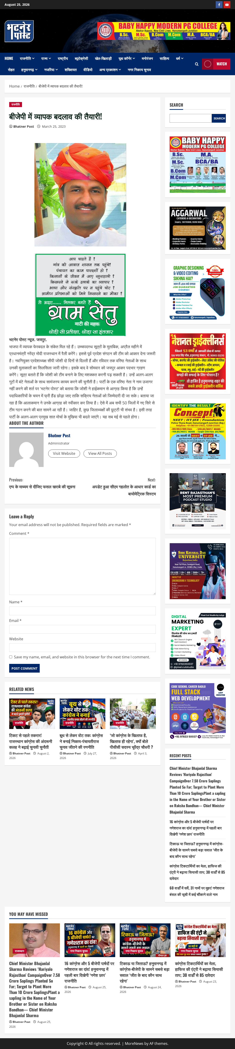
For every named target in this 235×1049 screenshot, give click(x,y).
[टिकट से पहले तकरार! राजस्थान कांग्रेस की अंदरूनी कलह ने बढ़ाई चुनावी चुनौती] (32, 713)
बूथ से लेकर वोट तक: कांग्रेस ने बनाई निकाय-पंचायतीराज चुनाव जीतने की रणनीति (81, 741)
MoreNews (134, 1043)
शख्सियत (71, 69)
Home (9, 58)
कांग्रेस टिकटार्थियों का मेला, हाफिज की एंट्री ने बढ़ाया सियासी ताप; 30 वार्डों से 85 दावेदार (197, 872)
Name (15, 602)
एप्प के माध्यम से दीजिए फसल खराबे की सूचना (42, 483)
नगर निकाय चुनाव (139, 69)
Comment (19, 533)
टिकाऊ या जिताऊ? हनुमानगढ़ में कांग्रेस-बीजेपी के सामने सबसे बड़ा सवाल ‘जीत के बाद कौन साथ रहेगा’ (196, 850)
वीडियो (88, 69)
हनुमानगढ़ (27, 69)
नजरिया (49, 69)
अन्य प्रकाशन (108, 69)
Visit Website (64, 453)
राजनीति (25, 58)
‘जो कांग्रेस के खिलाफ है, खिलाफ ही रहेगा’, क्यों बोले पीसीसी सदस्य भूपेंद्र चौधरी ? (131, 741)
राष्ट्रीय (63, 58)
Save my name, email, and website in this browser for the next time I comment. (82, 657)
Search (176, 105)
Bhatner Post (23, 126)
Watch (222, 63)
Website (16, 638)
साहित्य (164, 58)
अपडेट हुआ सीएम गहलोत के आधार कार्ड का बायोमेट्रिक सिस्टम (124, 487)
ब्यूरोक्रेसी (81, 58)
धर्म (178, 58)
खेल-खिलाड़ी (103, 58)
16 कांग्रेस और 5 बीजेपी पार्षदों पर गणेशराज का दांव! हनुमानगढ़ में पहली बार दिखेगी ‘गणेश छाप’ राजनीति (196, 828)
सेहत (11, 69)
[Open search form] (197, 64)
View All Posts (100, 453)
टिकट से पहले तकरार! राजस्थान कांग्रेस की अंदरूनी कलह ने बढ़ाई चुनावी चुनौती (30, 741)
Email (15, 620)
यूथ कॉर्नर (125, 58)
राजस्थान (19, 951)
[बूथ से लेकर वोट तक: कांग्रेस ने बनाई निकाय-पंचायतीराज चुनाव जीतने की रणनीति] (83, 713)
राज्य (44, 58)
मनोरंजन (147, 58)
